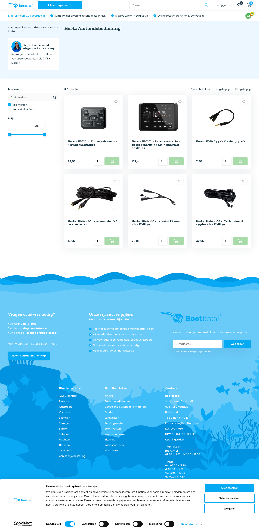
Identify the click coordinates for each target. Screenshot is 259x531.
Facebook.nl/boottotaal (41, 333)
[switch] (104, 524)
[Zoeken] (206, 5)
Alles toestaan (229, 487)
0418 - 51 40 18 (179, 417)
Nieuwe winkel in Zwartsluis (131, 15)
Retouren (64, 434)
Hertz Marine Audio (24, 109)
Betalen (63, 428)
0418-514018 (28, 324)
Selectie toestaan (229, 498)
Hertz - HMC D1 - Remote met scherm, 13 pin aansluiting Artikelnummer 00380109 (157, 145)
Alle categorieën (58, 5)
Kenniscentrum (114, 445)
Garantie (64, 445)
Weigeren (229, 508)
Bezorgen (64, 423)
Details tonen (189, 524)
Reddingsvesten (114, 423)
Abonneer (237, 344)
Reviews (64, 401)
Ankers (109, 396)
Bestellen (64, 417)
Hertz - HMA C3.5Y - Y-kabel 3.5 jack (220, 141)
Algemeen (65, 407)
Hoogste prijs (243, 89)
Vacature (64, 412)
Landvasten (112, 417)
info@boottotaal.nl (34, 328)
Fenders (110, 412)
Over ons (64, 450)
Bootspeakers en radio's (25, 27)
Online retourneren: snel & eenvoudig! (180, 15)
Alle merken (19, 105)
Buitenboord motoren (118, 401)
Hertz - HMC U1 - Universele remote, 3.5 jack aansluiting (93, 143)
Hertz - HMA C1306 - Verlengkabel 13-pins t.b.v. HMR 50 (219, 222)
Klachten (64, 439)
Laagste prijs (222, 89)
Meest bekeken (200, 89)
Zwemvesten (113, 428)
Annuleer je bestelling (72, 456)
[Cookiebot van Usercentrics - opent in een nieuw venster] (22, 524)
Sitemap (110, 439)
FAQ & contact (68, 396)
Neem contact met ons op (29, 355)
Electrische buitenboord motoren (125, 407)
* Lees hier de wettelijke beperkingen (192, 351)
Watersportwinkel (115, 434)
